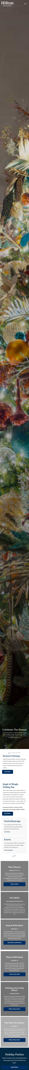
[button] (14, 1067)
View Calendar (8, 850)
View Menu (7, 832)
